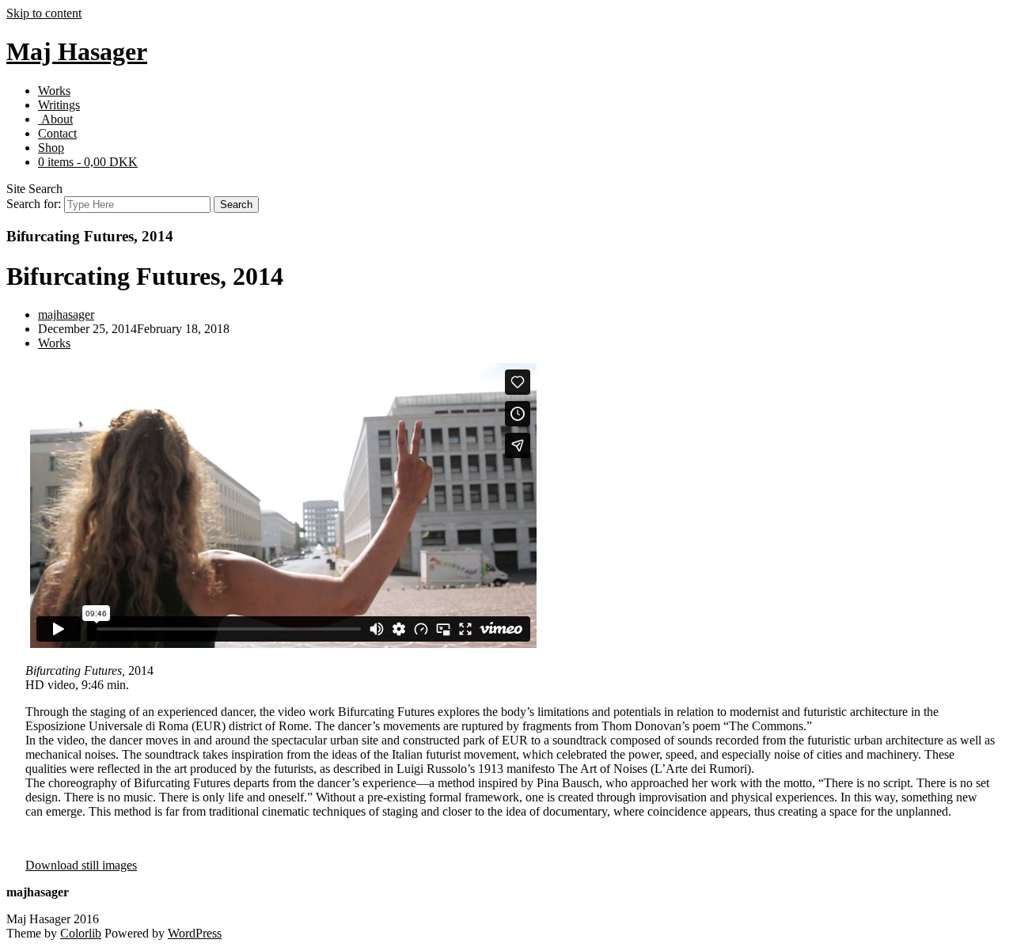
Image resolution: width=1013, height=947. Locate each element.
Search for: (33, 203)
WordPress (195, 933)
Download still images (81, 865)
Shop (51, 147)
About (55, 119)
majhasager (66, 314)
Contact (57, 133)
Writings (59, 105)
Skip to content (44, 13)
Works (54, 90)
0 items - (88, 162)
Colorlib (80, 933)
